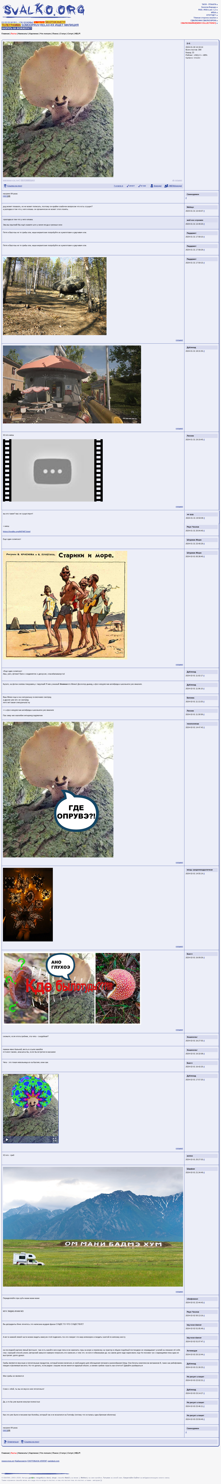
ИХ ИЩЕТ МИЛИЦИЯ (64, 25)
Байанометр (21, 1461)
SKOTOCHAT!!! (55, 22)
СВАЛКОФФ (196, 20)
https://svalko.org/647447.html (16, 531)
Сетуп (70, 34)
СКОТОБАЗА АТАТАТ (37, 1461)
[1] (3, 22)
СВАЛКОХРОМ (209, 20)
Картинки (33, 34)
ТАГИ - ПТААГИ (209, 4)
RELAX (45, 25)
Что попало (45, 34)
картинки (7, 180)
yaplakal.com (53, 1461)
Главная (5, 34)
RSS (200, 10)
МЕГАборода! (175, 186)
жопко (190, 1156)
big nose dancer (194, 1325)
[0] (4, 196)
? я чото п (118, 186)
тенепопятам (193, 724)
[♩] (18, 22)
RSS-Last (208, 10)
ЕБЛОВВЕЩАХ (28, 180)
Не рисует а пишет (195, 1377)
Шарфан (191, 1169)
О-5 (188, 43)
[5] (14, 22)
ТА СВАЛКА (39, 22)
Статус (63, 34)
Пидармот (191, 233)
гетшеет (178, 180)
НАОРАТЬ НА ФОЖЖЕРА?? (17, 28)
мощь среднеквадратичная (200, 870)
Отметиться (12, 1442)
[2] (5, 22)
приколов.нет (8, 1461)
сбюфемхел (192, 1299)
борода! (158, 186)
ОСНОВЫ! (28, 22)
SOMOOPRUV (30, 25)
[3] (8, 22)
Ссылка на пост (14, 186)
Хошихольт (192, 1037)
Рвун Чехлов (193, 527)
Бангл (190, 954)
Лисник (190, 436)
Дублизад (191, 347)
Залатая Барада (208, 7)
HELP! (77, 34)
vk (173, 180)
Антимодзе (192, 1351)
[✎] (21, 22)
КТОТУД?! (211, 15)
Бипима (190, 698)
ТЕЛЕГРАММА (11, 25)
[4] (11, 22)
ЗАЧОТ (132, 186)
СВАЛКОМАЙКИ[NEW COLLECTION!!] (198, 23)
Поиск (55, 34)
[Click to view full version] (31, 1108)
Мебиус (190, 207)
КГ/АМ (143, 186)
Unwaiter (197, 58)
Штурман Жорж (194, 540)
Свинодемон (193, 194)
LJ (215, 10)
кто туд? (16, 180)
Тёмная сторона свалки (205, 18)
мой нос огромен (195, 220)
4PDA (213, 12)
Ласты (14, 34)
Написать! (23, 34)
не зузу (191, 514)
